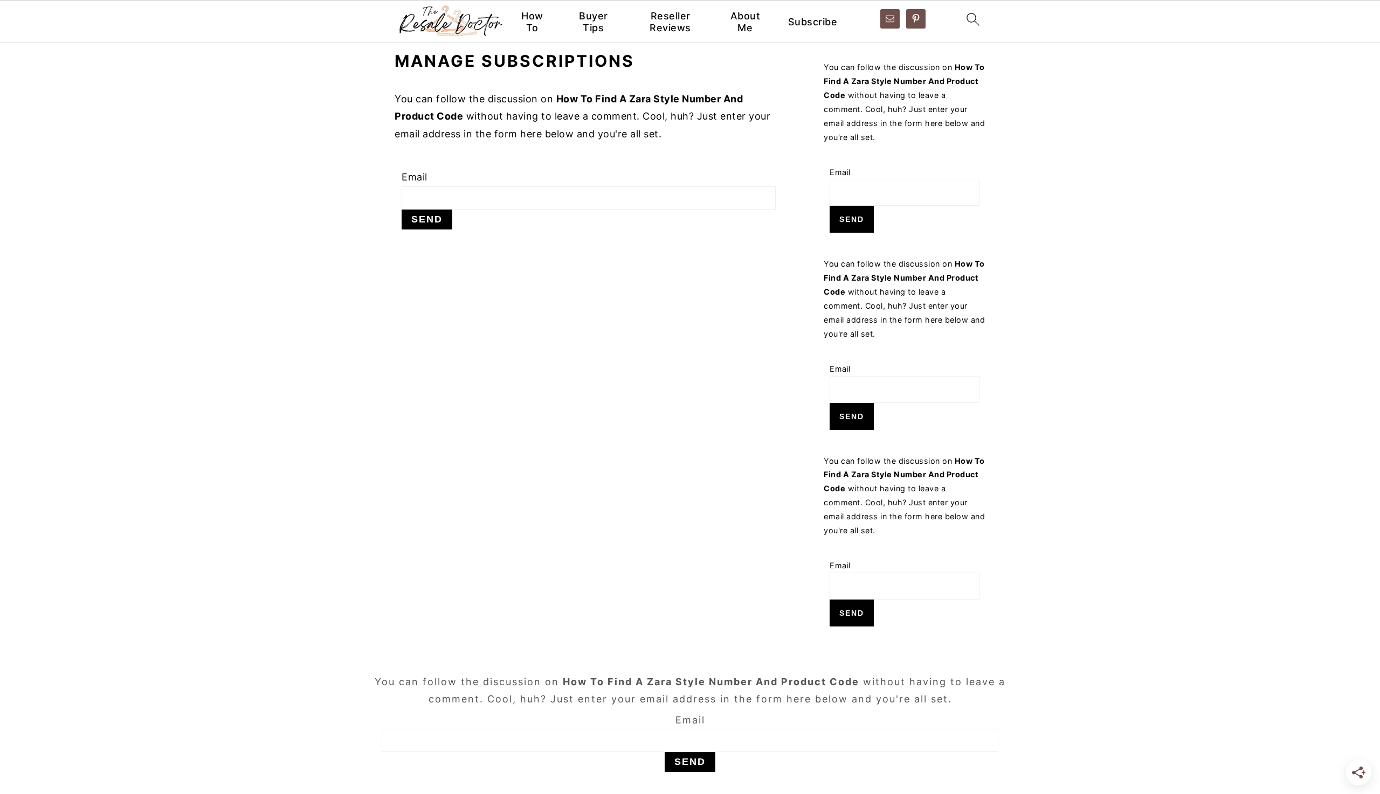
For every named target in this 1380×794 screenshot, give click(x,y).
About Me (745, 21)
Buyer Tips (593, 21)
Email (414, 177)
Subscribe (813, 21)
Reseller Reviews (670, 21)
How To (532, 21)
